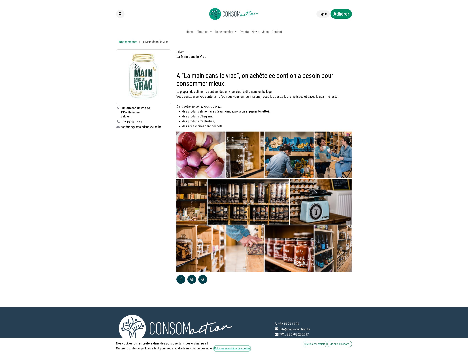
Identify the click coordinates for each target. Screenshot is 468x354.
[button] (120, 14)
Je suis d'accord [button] (339, 344)
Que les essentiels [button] (314, 344)
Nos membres (128, 42)
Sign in (323, 14)
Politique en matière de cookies (232, 348)
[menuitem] (189, 32)
